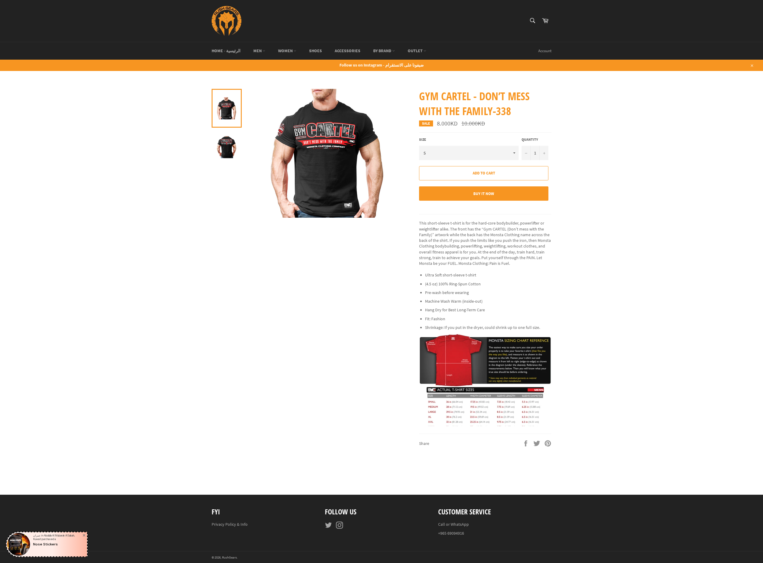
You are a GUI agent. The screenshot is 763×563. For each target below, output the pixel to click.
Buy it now (483, 193)
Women (286, 50)
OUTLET (416, 50)
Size (422, 139)
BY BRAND (382, 50)
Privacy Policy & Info (230, 524)
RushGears (229, 557)
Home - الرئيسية (226, 50)
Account (544, 50)
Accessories (347, 50)
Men (258, 50)
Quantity (530, 139)
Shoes (315, 50)
